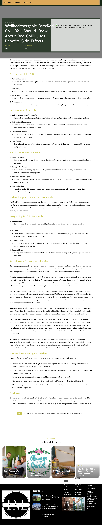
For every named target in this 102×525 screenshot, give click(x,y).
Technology (91, 485)
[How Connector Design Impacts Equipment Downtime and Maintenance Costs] (92, 508)
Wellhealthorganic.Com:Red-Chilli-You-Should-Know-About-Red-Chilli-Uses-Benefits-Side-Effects (53, 413)
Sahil (7, 48)
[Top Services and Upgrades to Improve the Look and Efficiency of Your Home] (79, 504)
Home (66, 481)
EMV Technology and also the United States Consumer (62, 473)
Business (7, 468)
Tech (55, 468)
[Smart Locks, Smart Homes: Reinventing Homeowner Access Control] (67, 504)
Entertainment (34, 470)
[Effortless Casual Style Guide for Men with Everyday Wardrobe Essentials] (88, 462)
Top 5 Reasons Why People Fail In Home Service (12, 473)
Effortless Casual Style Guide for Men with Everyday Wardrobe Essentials (86, 472)
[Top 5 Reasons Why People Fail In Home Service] (14, 462)
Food (26, 48)
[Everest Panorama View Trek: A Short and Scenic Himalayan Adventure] (36, 506)
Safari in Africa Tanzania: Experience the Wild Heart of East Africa (50, 497)
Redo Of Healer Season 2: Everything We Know (37, 474)
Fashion (80, 465)
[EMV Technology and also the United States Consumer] (63, 462)
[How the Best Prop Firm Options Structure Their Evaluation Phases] (92, 500)
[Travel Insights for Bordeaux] (36, 515)
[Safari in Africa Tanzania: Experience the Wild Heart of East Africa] (36, 497)
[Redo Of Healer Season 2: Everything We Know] (39, 462)
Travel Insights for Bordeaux (48, 515)
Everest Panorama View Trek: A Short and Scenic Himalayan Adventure (50, 506)
